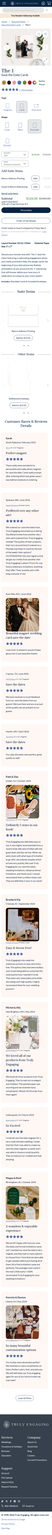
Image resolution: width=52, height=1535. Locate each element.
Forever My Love (12, 943)
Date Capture (11, 1120)
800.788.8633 (11, 1506)
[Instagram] (20, 1501)
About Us (32, 1442)
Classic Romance (12, 505)
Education (6, 1455)
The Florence (10, 679)
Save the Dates (18, 21)
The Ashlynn (10, 820)
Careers (31, 1455)
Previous (7, 47)
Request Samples (9, 1486)
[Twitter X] (8, 1501)
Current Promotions (37, 1460)
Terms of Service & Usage (13, 1519)
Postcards (36, 110)
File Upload (6, 1477)
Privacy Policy (8, 1523)
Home (4, 21)
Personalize (26, 210)
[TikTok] (3, 1501)
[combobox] (26, 10)
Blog (29, 1451)
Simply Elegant (11, 1050)
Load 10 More (24, 1398)
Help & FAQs (7, 1482)
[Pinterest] (16, 1501)
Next (45, 47)
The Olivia (9, 737)
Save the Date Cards (11, 24)
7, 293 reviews (26, 90)
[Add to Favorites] (39, 34)
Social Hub (32, 1446)
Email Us (30, 1506)
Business (5, 1451)
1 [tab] (24, 345)
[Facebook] (12, 1501)
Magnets (8, 110)
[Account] (43, 3)
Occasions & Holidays (11, 1446)
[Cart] (49, 3)
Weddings (6, 1442)
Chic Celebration (12, 1340)
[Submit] (47, 10)
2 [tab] (28, 345)
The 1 (8, 448)
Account (5, 1473)
